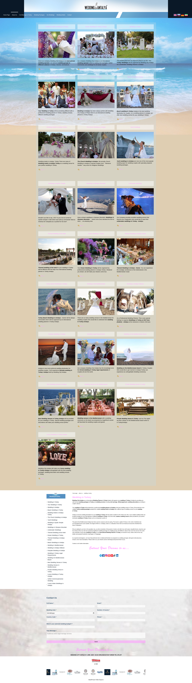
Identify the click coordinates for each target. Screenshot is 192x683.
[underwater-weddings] (120, 225)
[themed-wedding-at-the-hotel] (42, 275)
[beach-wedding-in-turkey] (120, 119)
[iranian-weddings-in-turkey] (81, 69)
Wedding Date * (51, 610)
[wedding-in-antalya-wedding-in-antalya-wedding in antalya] (95, 95)
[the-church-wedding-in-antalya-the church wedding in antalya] (95, 145)
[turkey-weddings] (135, 44)
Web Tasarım (100, 679)
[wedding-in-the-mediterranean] (81, 426)
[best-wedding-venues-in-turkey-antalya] (56, 402)
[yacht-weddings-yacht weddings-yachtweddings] (135, 145)
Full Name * (50, 603)
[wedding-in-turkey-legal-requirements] (95, 352)
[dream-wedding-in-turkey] (81, 276)
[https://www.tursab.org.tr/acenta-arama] (96, 661)
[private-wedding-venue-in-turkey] (120, 426)
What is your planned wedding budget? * (59, 624)
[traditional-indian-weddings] (42, 69)
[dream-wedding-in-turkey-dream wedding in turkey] (95, 251)
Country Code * (51, 617)
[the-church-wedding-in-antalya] (81, 169)
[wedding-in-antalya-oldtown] (135, 302)
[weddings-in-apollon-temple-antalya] (42, 225)
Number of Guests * (103, 610)
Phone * (99, 617)
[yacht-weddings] (120, 169)
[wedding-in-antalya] (81, 119)
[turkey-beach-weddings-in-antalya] (42, 326)
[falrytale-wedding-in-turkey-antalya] (56, 352)
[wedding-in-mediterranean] (81, 326)
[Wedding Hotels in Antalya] (56, 145)
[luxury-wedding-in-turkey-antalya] (56, 452)
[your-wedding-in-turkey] (56, 95)
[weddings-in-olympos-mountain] (81, 225)
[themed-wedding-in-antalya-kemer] (120, 275)
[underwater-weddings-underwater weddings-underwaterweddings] (135, 201)
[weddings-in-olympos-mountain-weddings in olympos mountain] (95, 201)
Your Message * (51, 630)
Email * (99, 603)
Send (96, 641)
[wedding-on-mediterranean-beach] (120, 376)
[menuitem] (6, 15)
